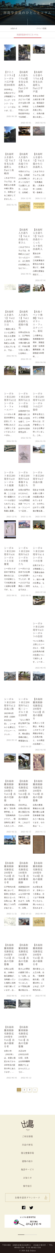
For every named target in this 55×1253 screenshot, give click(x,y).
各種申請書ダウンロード (27, 1197)
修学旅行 (27, 1185)
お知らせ (13, 28)
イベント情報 (41, 28)
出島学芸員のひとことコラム (27, 34)
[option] (27, 1222)
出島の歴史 (27, 1144)
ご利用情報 (27, 1136)
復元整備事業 (27, 1152)
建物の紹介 (27, 1161)
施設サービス (27, 1169)
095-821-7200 (19, 1247)
